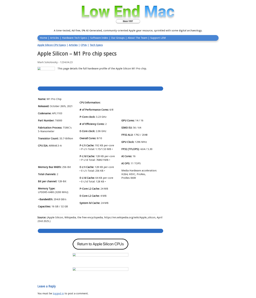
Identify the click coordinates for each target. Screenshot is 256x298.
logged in (58, 293)
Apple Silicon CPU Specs (51, 45)
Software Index (99, 37)
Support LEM (158, 37)
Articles (54, 37)
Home (43, 37)
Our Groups (118, 37)
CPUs (84, 45)
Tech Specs (96, 45)
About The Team (137, 37)
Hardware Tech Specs (74, 37)
